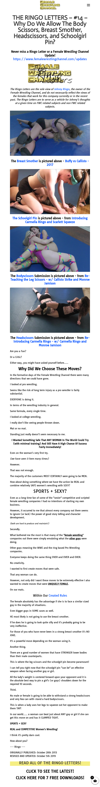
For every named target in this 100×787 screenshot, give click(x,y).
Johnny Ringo (61, 89)
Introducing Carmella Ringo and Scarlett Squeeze (56, 220)
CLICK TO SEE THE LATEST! (50, 771)
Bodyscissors (25, 276)
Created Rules (58, 595)
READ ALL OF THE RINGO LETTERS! (50, 762)
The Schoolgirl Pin (24, 218)
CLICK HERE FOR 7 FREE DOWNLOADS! (50, 777)
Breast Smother (27, 161)
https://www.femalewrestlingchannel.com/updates (50, 59)
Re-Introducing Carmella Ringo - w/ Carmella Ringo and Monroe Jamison (52, 341)
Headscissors (25, 338)
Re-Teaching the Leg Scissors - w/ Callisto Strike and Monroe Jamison (50, 279)
